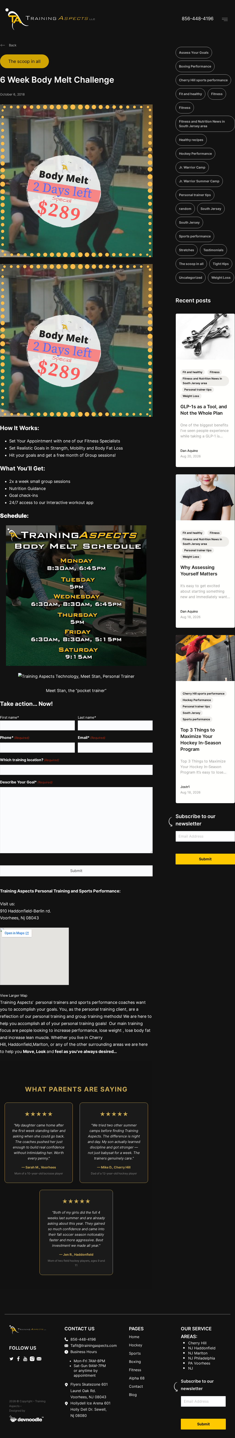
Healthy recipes (191, 140)
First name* (9, 717)
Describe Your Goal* (26, 782)
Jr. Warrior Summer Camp (199, 181)
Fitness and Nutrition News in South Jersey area (202, 123)
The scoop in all (24, 61)
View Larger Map (13, 995)
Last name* (87, 717)
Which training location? (29, 759)
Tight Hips (221, 264)
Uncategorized (190, 277)
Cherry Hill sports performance (203, 80)
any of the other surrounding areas (88, 1044)
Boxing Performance (195, 66)
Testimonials (213, 250)
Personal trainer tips (195, 195)
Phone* (14, 737)
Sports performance (195, 236)
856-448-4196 (197, 18)
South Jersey (211, 209)
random (185, 209)
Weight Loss (221, 277)
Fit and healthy (190, 94)
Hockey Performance (195, 153)
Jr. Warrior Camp (192, 167)
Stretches (186, 250)
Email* (91, 737)
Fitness (217, 94)
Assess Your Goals (194, 52)
